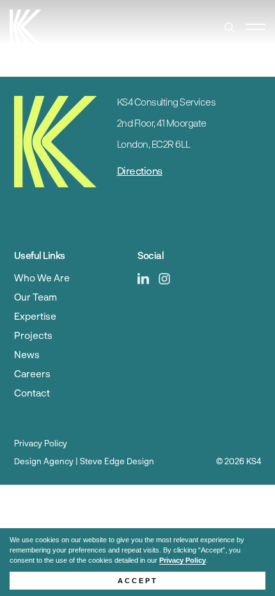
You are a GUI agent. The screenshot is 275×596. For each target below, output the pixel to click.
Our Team (35, 296)
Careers (32, 373)
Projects (33, 335)
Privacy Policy (182, 560)
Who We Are (42, 277)
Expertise (35, 316)
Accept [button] (138, 580)
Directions (139, 170)
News (27, 354)
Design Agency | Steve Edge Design (84, 461)
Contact (32, 392)
